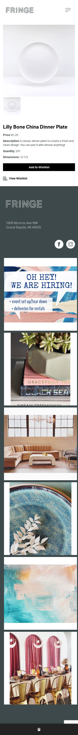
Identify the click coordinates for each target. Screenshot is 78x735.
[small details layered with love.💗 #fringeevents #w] (40, 369)
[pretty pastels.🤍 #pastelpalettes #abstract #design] (40, 593)
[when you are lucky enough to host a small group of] (40, 668)
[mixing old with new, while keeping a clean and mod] (40, 443)
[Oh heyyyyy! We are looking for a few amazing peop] (40, 294)
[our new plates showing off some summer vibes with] (40, 518)
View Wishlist (18, 178)
